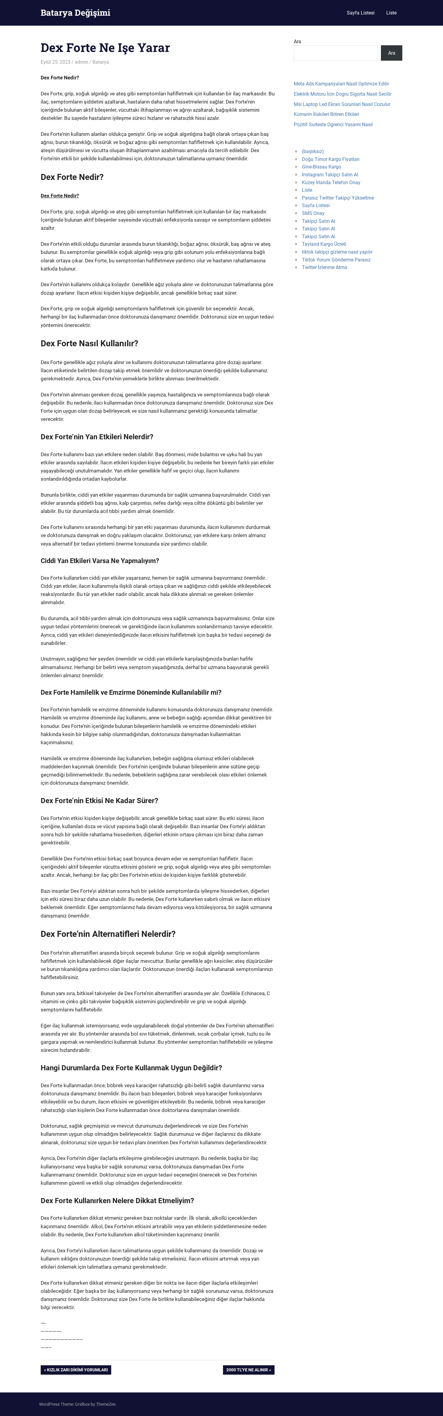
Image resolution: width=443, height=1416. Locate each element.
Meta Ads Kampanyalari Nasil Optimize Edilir (341, 84)
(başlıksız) (313, 151)
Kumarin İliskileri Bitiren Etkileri (326, 114)
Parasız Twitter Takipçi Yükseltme (338, 198)
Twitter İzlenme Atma (324, 267)
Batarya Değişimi (75, 12)
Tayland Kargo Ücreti (324, 244)
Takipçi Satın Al (318, 221)
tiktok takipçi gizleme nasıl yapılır (337, 252)
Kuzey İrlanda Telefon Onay (331, 182)
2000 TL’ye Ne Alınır (247, 1371)
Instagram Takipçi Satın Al (330, 175)
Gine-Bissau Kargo (321, 167)
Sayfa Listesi (361, 13)
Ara (297, 41)
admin (81, 62)
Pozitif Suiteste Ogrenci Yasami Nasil (333, 124)
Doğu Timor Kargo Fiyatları (331, 159)
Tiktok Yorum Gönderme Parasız (336, 260)
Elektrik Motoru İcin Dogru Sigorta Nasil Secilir (342, 94)
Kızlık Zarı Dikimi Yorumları (77, 1371)
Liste (391, 13)
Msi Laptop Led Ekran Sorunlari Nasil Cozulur (342, 104)
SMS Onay (313, 213)
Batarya (101, 62)
